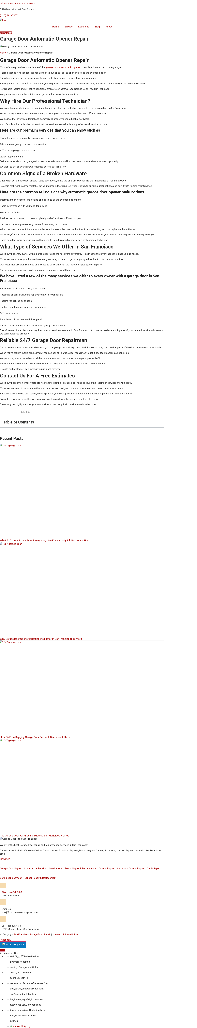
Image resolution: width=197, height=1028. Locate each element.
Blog (97, 26)
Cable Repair (153, 868)
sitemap (56, 934)
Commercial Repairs (35, 868)
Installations (55, 868)
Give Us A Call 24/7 (11, 892)
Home (55, 26)
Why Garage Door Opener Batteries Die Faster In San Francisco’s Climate (41, 638)
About (109, 26)
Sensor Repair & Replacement (40, 877)
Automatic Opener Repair (130, 868)
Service (69, 26)
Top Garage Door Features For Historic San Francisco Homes (34, 835)
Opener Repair (106, 868)
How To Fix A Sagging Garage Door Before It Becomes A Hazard (36, 737)
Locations (83, 26)
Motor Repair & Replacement (80, 868)
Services (5, 859)
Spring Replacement (11, 877)
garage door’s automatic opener (62, 67)
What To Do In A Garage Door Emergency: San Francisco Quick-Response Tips (44, 540)
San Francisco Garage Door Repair (32, 934)
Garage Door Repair (10, 868)
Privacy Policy (70, 934)
